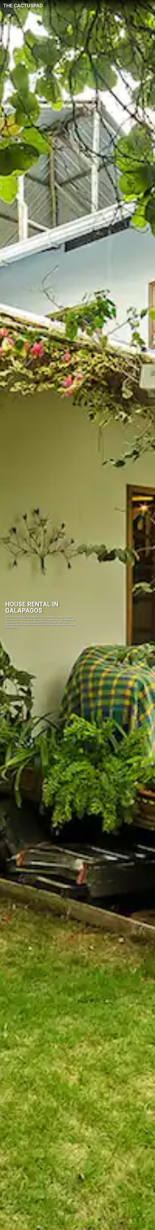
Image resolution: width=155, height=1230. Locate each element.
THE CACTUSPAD (23, 6)
